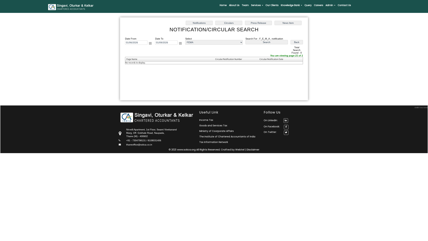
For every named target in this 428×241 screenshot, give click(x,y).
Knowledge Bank (290, 5)
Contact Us (344, 5)
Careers (318, 5)
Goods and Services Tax (213, 125)
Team (245, 5)
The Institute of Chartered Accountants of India (227, 136)
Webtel (240, 149)
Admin (330, 5)
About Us (234, 5)
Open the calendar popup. (150, 43)
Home (223, 5)
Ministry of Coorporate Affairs (216, 131)
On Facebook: (272, 126)
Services (256, 5)
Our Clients (272, 5)
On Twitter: (270, 132)
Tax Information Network (213, 142)
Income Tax (206, 120)
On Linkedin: (271, 120)
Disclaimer (253, 149)
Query (308, 5)
